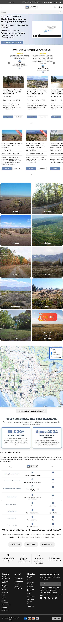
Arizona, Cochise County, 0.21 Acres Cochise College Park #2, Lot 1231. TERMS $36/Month (35, 145)
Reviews (4, 589)
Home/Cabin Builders (30, 590)
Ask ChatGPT (15, 544)
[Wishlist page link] (55, 7)
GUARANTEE (11, 2)
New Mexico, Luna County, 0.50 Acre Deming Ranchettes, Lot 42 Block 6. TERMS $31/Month (36, 92)
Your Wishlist (30, 606)
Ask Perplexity (47, 544)
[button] (16, 370)
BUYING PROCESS (52, 2)
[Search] (60, 12)
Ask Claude (31, 544)
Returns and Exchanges (30, 583)
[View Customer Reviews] (31, 63)
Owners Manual (19, 581)
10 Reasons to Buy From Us (11, 42)
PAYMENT (44, 2)
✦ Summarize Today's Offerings (31, 411)
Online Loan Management (18, 587)
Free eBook (30, 599)
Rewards (17, 584)
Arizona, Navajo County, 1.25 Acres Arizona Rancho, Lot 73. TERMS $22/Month (12, 145)
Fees (28, 579)
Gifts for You (5, 592)
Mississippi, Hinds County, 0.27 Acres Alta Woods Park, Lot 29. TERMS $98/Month (12, 92)
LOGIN (59, 2)
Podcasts (4, 598)
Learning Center (6, 604)
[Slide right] (35, 123)
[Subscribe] (59, 584)
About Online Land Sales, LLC (6, 577)
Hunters (29, 593)
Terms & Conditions (4, 586)
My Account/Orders (19, 577)
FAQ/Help (29, 577)
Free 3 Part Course (30, 602)
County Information (5, 601)
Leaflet (59, 406)
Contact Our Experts (5, 581)
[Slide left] (28, 123)
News (3, 595)
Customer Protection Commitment (5, 609)
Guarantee (30, 586)
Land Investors (31, 596)
